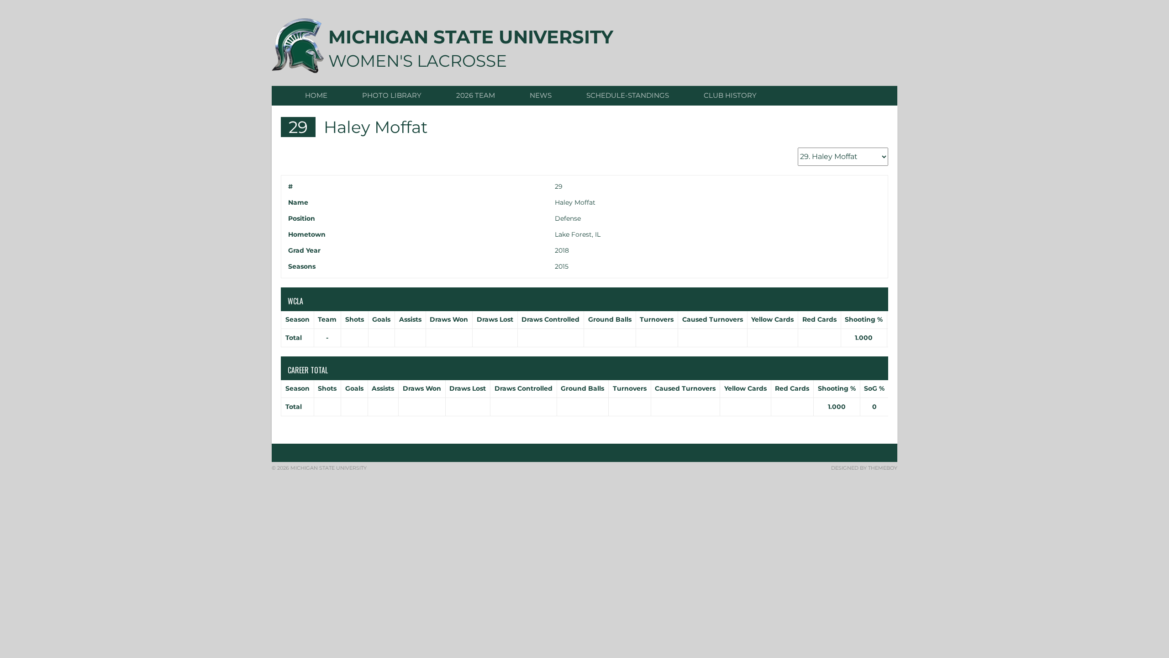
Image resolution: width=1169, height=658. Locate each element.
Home (316, 95)
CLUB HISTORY (730, 95)
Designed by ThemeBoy (864, 468)
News (541, 95)
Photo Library (391, 95)
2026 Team (475, 95)
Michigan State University (470, 37)
